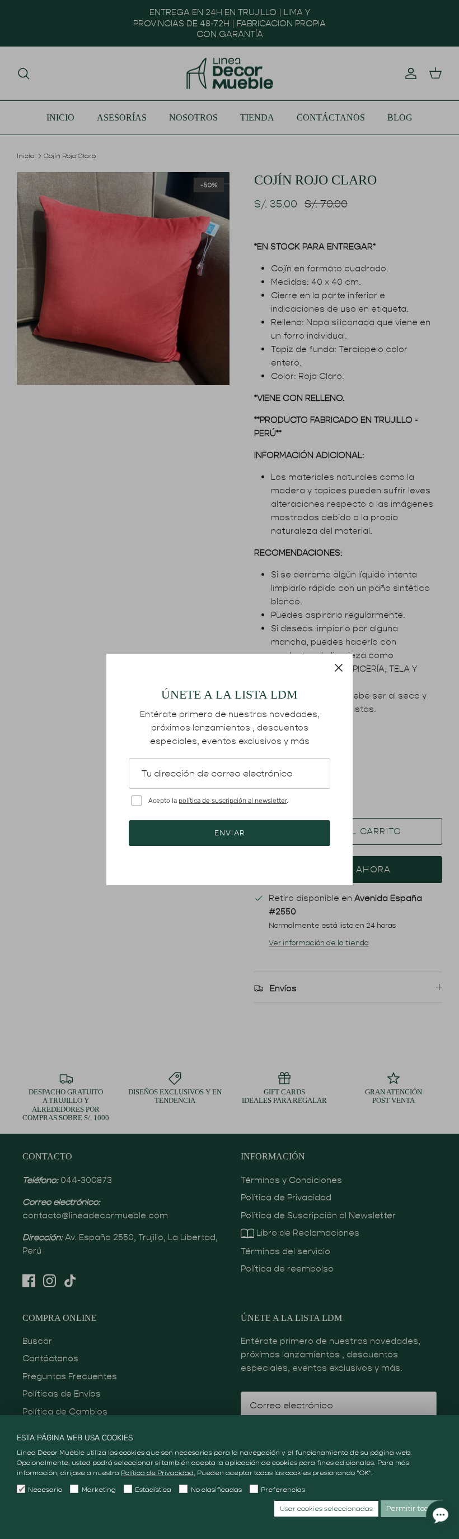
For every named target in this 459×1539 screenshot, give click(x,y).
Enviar (229, 833)
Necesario (45, 1489)
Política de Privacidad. (158, 1472)
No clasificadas (216, 1489)
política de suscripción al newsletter (233, 801)
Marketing (98, 1489)
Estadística (153, 1489)
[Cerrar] (338, 667)
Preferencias (283, 1489)
